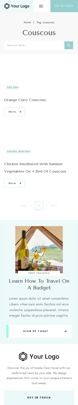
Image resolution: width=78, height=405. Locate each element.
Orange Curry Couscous (25, 100)
